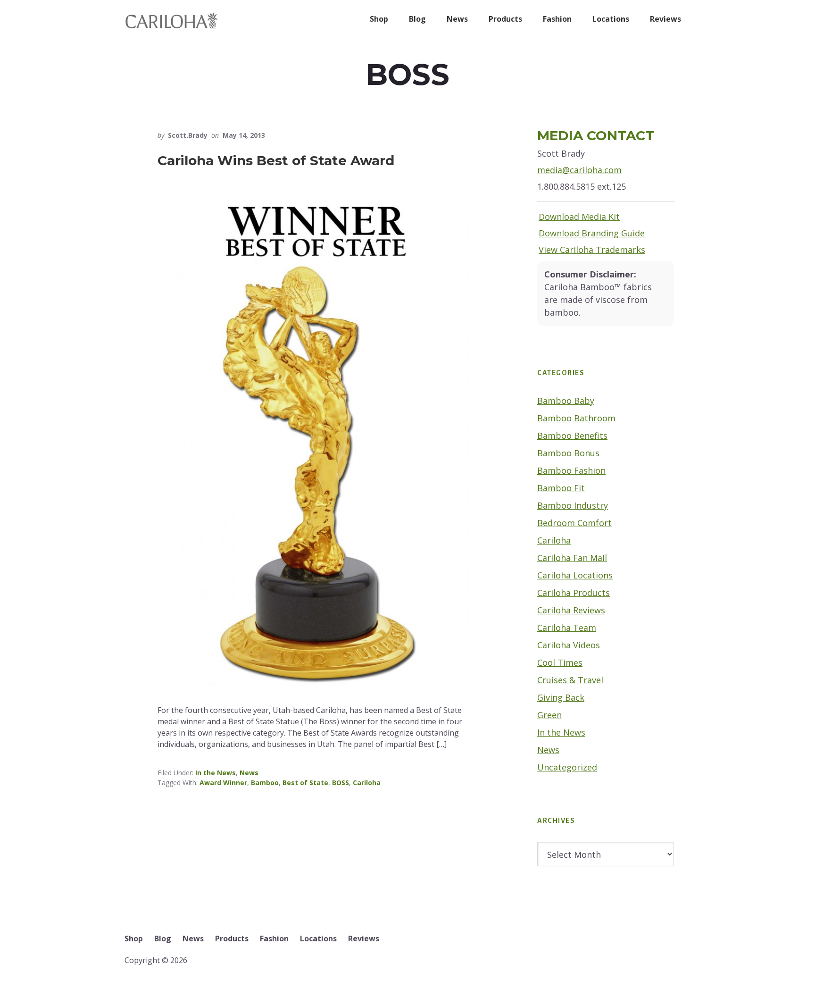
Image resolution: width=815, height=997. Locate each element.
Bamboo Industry (572, 505)
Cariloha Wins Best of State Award (276, 160)
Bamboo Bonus (568, 453)
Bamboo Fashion (571, 470)
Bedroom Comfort (574, 522)
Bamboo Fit (561, 488)
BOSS (340, 782)
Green (549, 715)
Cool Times (559, 662)
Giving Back (560, 697)
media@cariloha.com (579, 170)
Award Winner (223, 782)
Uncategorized (567, 767)
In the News (215, 772)
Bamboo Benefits (572, 435)
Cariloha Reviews (571, 610)
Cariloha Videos (568, 645)
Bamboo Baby (565, 400)
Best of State (305, 782)
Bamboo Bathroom (576, 418)
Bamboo (265, 782)
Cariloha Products (573, 592)
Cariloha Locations (575, 575)
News (249, 772)
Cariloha (367, 782)
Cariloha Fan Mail (572, 557)
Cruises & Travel (570, 680)
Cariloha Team (566, 627)
